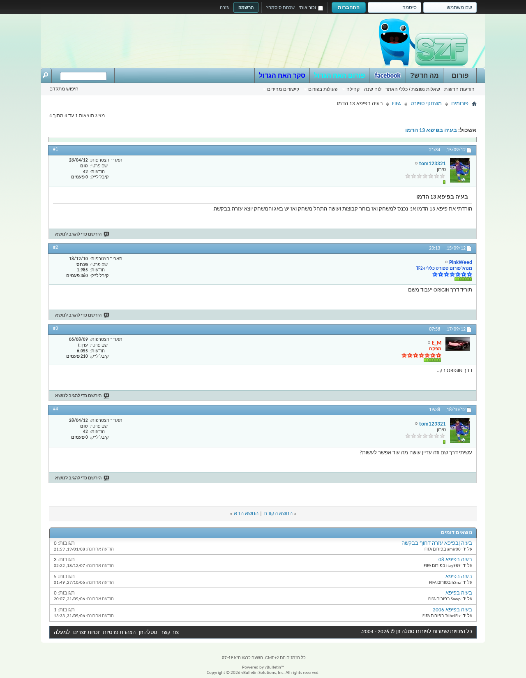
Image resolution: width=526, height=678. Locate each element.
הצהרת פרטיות (119, 632)
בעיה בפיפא (458, 576)
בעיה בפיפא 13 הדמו (431, 130)
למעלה (62, 632)
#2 (55, 247)
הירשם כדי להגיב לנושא (78, 234)
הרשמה (246, 7)
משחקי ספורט (426, 103)
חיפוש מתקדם (63, 89)
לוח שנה (372, 89)
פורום (460, 75)
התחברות (349, 7)
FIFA (396, 103)
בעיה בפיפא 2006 (452, 610)
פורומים (459, 103)
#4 (55, 409)
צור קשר (170, 632)
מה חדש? (424, 75)
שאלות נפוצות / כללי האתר (412, 89)
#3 (55, 328)
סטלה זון (148, 632)
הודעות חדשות (459, 89)
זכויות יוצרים (86, 632)
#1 (55, 149)
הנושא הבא (246, 513)
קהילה (353, 89)
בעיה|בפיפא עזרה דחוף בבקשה (436, 543)
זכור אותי (307, 7)
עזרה (224, 7)
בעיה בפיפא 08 (455, 559)
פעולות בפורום (322, 89)
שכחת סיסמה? (280, 7)
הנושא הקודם (278, 513)
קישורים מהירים (283, 89)
